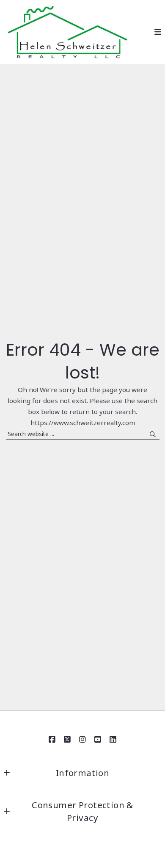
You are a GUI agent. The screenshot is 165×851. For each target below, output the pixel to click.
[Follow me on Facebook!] (52, 739)
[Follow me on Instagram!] (82, 739)
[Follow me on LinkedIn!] (113, 739)
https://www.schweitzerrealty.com (82, 422)
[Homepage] (67, 32)
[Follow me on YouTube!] (98, 739)
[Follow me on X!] (67, 739)
